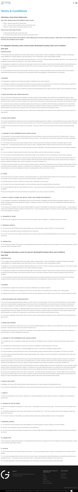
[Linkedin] (73, 2)
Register (45, 479)
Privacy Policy (46, 481)
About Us (63, 475)
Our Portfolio (64, 477)
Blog (44, 475)
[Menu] (76, 3)
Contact (45, 477)
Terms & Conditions (47, 483)
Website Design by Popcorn (70, 487)
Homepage (63, 473)
